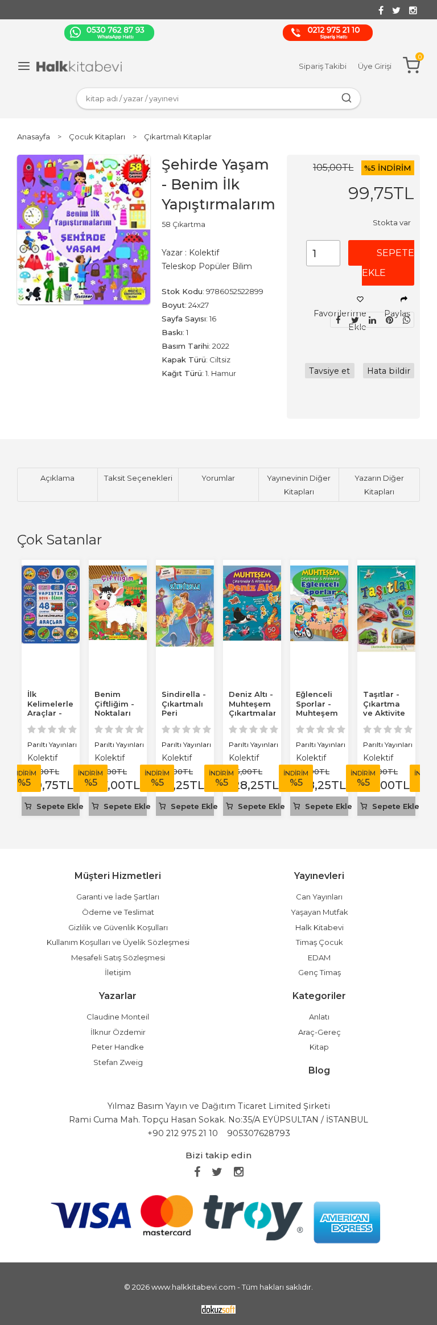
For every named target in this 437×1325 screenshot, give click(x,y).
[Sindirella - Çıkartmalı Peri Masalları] (185, 572)
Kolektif (42, 758)
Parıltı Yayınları (52, 744)
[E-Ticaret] (218, 1308)
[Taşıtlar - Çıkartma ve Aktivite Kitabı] (386, 572)
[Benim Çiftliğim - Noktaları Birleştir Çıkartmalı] (118, 572)
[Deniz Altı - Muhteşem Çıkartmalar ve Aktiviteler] (252, 572)
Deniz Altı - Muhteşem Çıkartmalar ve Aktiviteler (253, 713)
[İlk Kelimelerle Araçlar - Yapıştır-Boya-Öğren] (51, 572)
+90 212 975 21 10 (182, 1133)
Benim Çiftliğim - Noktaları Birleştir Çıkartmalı (115, 713)
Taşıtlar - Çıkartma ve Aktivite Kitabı (384, 709)
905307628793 (258, 1133)
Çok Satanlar (59, 539)
